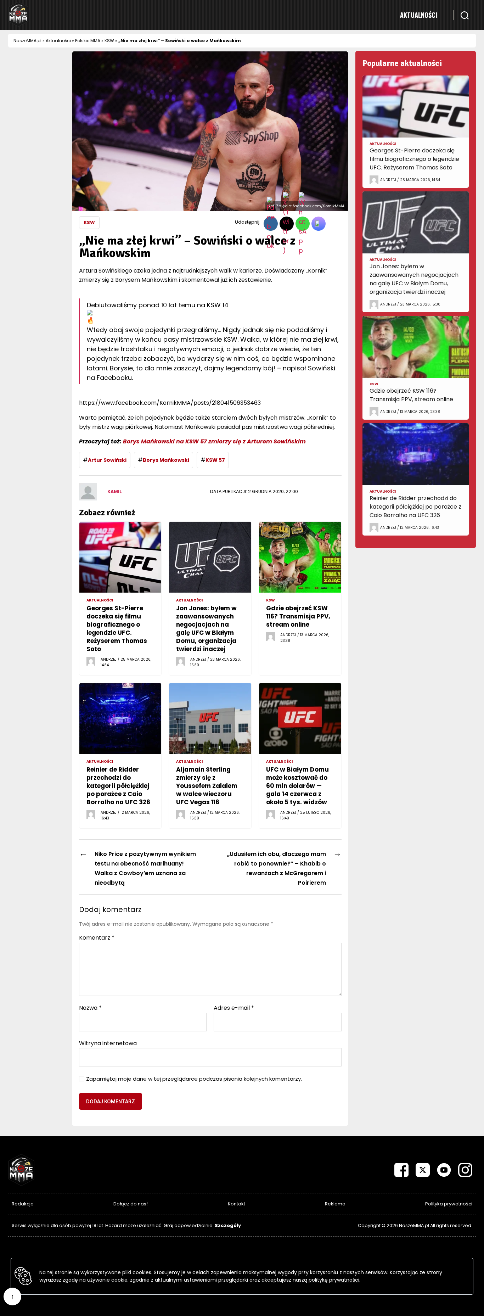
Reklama (335, 1203)
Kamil (114, 491)
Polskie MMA (87, 41)
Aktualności (418, 14)
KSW (109, 41)
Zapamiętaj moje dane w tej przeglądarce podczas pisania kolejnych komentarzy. (194, 1079)
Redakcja (23, 1203)
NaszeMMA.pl (27, 41)
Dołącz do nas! (130, 1203)
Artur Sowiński (107, 460)
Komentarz (96, 938)
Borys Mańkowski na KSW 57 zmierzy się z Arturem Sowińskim (214, 441)
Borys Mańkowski (166, 460)
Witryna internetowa (108, 1042)
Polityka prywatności (448, 1203)
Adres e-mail (234, 1008)
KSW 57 (215, 460)
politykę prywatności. (334, 1279)
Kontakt (236, 1203)
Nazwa (90, 1008)
